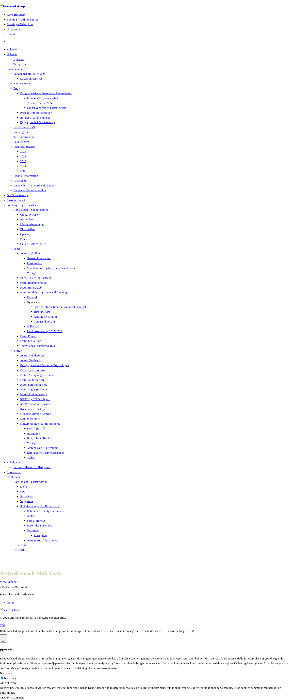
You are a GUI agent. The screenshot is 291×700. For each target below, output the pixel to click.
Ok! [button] (191, 631)
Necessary (10, 678)
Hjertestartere (15, 29)
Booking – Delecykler (20, 24)
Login (10, 602)
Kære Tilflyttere (16, 14)
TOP (2, 625)
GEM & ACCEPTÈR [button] (12, 697)
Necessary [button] (6, 673)
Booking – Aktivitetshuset (22, 19)
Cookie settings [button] (176, 631)
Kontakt (11, 34)
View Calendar (9, 581)
